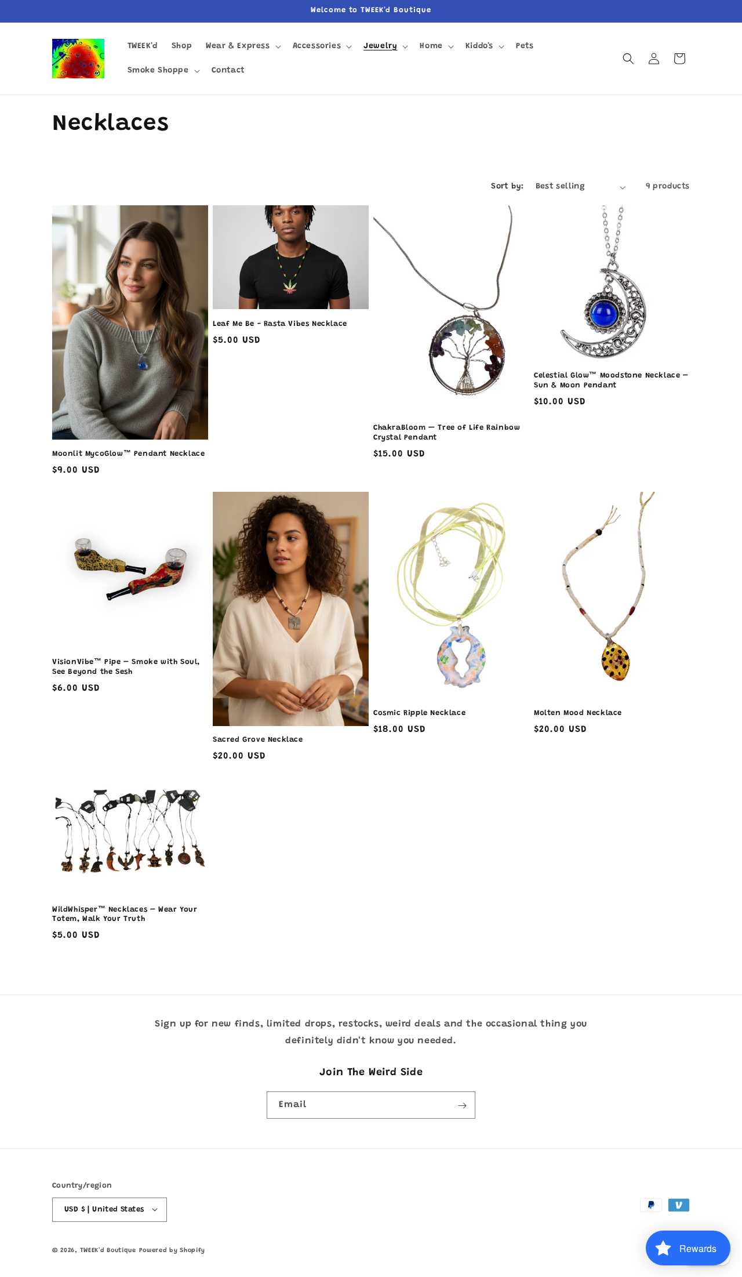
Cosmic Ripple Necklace (419, 713)
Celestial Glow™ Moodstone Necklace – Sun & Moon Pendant (611, 380)
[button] (242, 46)
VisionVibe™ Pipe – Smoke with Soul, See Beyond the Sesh (126, 667)
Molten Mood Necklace (578, 713)
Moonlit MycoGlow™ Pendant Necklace (128, 454)
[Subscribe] (462, 1105)
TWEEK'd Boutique (108, 1250)
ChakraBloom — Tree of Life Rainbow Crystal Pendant (446, 432)
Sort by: (507, 187)
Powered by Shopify (172, 1250)
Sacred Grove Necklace (258, 739)
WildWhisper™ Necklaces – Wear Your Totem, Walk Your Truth (124, 914)
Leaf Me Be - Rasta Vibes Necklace (280, 324)
